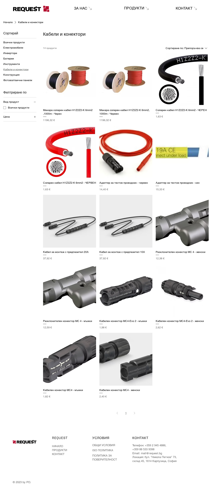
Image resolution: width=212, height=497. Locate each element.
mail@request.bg (151, 453)
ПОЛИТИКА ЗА (102, 455)
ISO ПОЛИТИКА (102, 450)
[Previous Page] (117, 413)
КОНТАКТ (58, 454)
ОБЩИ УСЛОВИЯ (103, 445)
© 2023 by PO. (22, 482)
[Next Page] (134, 413)
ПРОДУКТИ (59, 450)
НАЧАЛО (57, 446)
